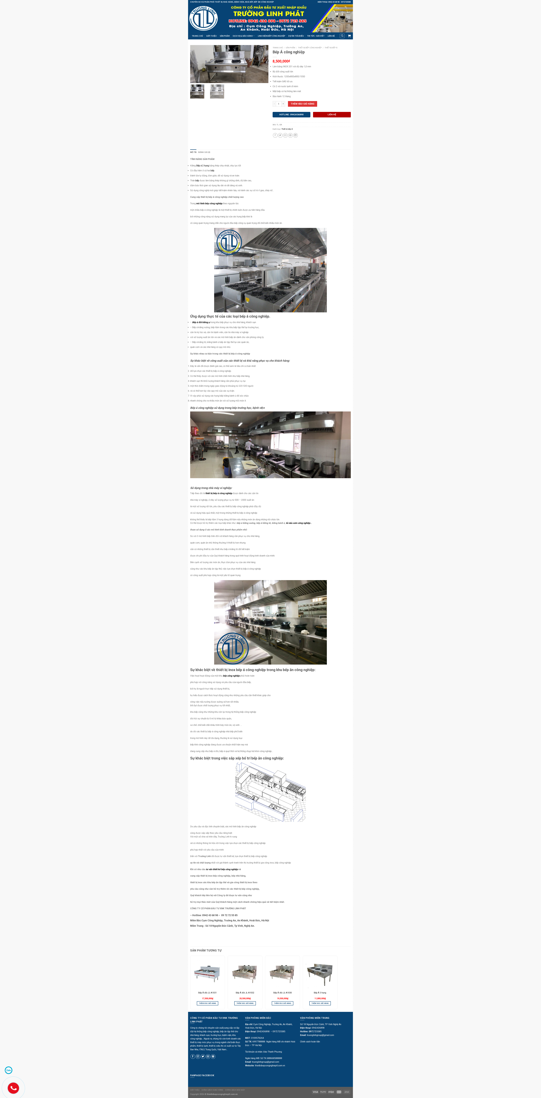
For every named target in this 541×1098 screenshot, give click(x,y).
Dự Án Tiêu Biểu (296, 36)
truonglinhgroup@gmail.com (265, 1062)
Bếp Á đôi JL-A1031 (207, 993)
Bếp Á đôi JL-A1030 (282, 993)
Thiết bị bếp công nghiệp (310, 47)
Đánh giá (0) (204, 152)
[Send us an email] (208, 1056)
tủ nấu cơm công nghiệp (298, 523)
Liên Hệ (331, 36)
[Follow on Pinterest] (213, 1056)
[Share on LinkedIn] (295, 135)
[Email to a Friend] (285, 135)
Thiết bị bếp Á (331, 47)
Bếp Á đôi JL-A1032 (245, 993)
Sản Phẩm (225, 36)
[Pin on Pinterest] (290, 135)
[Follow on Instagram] (198, 1056)
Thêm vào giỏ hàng (302, 103)
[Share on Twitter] (280, 135)
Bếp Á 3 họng (320, 993)
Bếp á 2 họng (202, 165)
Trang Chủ (197, 36)
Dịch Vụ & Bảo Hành (243, 36)
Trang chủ (278, 47)
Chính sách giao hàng (212, 1090)
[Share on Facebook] (275, 135)
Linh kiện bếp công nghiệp (271, 36)
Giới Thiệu (211, 36)
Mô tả (193, 152)
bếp (197, 180)
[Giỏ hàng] (349, 36)
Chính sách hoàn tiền (310, 1041)
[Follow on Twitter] (203, 1056)
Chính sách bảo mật (235, 1090)
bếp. (213, 170)
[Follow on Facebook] (192, 1056)
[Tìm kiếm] (342, 36)
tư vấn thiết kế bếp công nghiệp (222, 869)
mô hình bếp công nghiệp (209, 203)
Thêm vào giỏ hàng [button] (207, 1003)
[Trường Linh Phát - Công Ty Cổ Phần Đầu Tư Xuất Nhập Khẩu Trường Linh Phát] (270, 18)
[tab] (193, 152)
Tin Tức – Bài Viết (316, 36)
